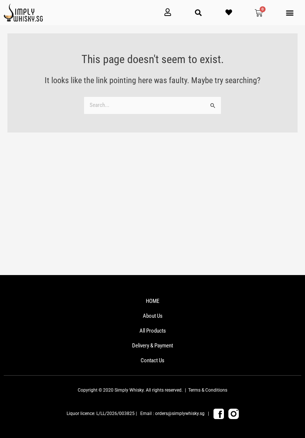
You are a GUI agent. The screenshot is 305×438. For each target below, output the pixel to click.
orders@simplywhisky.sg (180, 413)
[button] (290, 13)
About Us (153, 316)
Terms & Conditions (207, 390)
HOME (152, 301)
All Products (152, 330)
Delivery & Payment (152, 345)
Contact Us (152, 360)
